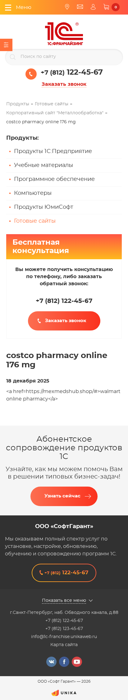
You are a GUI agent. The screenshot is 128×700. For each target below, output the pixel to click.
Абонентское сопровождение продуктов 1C (64, 448)
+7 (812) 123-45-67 (64, 629)
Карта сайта (64, 645)
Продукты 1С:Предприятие (53, 151)
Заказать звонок (64, 84)
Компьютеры (33, 193)
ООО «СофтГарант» (64, 526)
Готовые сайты (35, 221)
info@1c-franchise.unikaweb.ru (64, 637)
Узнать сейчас (62, 496)
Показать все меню (64, 600)
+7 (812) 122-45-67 (64, 621)
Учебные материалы (43, 165)
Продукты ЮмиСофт (43, 207)
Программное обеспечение (54, 179)
